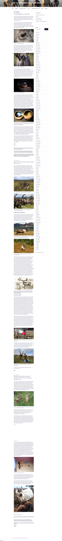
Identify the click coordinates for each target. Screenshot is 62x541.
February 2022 (38, 119)
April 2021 (37, 135)
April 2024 (37, 78)
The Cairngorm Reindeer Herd (27, 3)
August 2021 (37, 129)
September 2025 (38, 51)
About (29, 8)
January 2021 (37, 140)
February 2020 (38, 157)
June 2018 (37, 189)
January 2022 (37, 121)
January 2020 (38, 159)
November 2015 (38, 238)
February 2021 (38, 138)
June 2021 (37, 132)
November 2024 (38, 67)
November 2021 (38, 124)
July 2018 (37, 187)
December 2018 (38, 179)
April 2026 (37, 40)
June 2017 (37, 208)
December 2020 (38, 141)
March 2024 (37, 80)
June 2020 (37, 151)
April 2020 (37, 154)
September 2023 (38, 89)
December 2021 (38, 122)
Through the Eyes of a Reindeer (22, 14)
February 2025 (38, 62)
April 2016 (37, 230)
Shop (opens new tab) (23, 8)
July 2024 (37, 73)
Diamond (37, 16)
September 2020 (38, 146)
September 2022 (38, 108)
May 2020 (37, 152)
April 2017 (37, 211)
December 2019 (38, 160)
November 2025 (38, 48)
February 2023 (38, 100)
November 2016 (38, 219)
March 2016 (37, 231)
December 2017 (38, 198)
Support (16, 8)
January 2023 (38, 102)
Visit (12, 8)
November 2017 (38, 200)
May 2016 (37, 228)
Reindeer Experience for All (35, 8)
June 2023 (37, 94)
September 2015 (38, 241)
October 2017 (38, 201)
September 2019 (38, 165)
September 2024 (38, 70)
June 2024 (37, 75)
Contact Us (46, 8)
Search (37, 27)
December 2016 (38, 217)
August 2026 (37, 34)
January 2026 (38, 45)
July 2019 (37, 168)
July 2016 (37, 225)
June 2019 (37, 170)
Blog (42, 8)
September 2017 (38, 203)
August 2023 (37, 91)
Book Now (1, 540)
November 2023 (38, 86)
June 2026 (37, 37)
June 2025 (37, 56)
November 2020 (38, 143)
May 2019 (37, 171)
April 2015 (37, 249)
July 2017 (37, 206)
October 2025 (38, 50)
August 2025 (37, 53)
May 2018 (37, 190)
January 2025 (38, 64)
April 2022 (37, 116)
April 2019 (37, 173)
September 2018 (38, 184)
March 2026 (37, 42)
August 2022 (37, 110)
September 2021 (38, 127)
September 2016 (38, 222)
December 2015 (38, 236)
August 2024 (37, 72)
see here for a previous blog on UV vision (22, 133)
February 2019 (38, 176)
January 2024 (38, 83)
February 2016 (38, 233)
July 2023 (37, 92)
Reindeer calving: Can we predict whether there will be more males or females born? (23, 378)
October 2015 (38, 239)
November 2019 (38, 162)
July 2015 (37, 244)
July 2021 (37, 130)
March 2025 (37, 61)
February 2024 (38, 81)
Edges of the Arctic (38, 18)
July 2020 (37, 149)
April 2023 (37, 97)
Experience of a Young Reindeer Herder (41, 21)
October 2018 (38, 182)
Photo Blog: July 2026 (39, 19)
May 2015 (37, 247)
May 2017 (37, 209)
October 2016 (38, 220)
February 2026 (38, 43)
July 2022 (37, 111)
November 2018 (38, 181)
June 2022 (37, 113)
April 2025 (37, 59)
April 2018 (37, 192)
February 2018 (38, 195)
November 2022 (38, 105)
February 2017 (38, 214)
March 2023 (37, 99)
